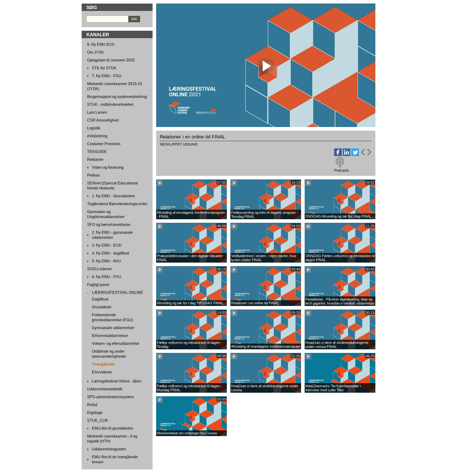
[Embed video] (366, 152)
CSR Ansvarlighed (103, 120)
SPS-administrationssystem (110, 397)
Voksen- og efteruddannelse (115, 343)
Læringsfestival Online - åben (116, 381)
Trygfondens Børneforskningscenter (117, 204)
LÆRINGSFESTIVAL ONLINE (117, 292)
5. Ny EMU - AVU (106, 261)
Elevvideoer (102, 372)
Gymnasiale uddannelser (113, 328)
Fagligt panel (98, 285)
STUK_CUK (97, 420)
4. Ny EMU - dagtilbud (110, 253)
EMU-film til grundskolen (112, 428)
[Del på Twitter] (355, 155)
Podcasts (341, 170)
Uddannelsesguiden (109, 449)
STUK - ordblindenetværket (110, 104)
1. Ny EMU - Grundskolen (113, 196)
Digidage (95, 413)
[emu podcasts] (340, 162)
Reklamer (95, 160)
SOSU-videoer (99, 269)
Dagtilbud (100, 299)
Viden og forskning (108, 167)
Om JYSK (95, 52)
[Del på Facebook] (338, 155)
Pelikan (93, 175)
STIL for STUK (104, 68)
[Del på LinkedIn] (346, 155)
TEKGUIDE (97, 152)
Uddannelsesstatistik (104, 389)
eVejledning (97, 136)
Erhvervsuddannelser (110, 336)
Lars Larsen (97, 112)
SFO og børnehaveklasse (108, 225)
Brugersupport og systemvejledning (117, 97)
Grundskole (101, 307)
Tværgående (103, 364)
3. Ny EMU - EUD (107, 245)
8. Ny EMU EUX (100, 44)
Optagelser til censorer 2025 (111, 60)
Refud (92, 405)
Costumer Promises (103, 144)
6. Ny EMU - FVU (106, 277)
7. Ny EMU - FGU (106, 76)
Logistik (93, 128)
